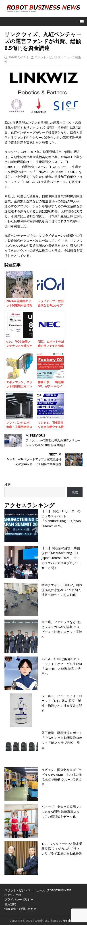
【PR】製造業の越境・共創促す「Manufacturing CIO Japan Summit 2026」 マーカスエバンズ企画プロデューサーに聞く (61, 558)
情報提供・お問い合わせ (20, 909)
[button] (81, 21)
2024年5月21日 (18, 57)
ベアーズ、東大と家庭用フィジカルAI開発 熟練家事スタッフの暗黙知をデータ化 (61, 812)
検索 (7, 484)
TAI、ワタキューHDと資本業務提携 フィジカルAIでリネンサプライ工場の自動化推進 (61, 849)
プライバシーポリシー (18, 899)
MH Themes (70, 921)
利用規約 (10, 904)
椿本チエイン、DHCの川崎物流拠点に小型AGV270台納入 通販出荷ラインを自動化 (62, 590)
